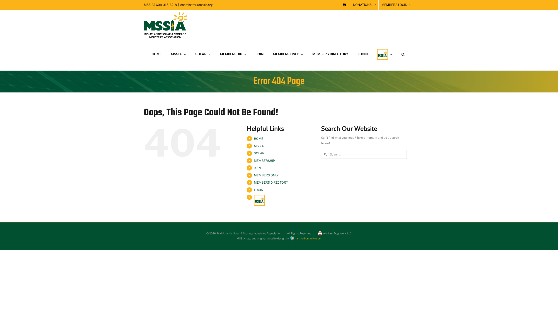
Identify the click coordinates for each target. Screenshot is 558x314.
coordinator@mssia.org (196, 5)
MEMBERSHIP (264, 160)
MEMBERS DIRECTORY (271, 182)
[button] (403, 54)
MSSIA (259, 146)
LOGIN (258, 190)
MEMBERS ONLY (266, 175)
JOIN (257, 168)
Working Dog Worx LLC (337, 233)
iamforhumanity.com (308, 238)
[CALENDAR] (344, 5)
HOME (258, 138)
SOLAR (259, 153)
